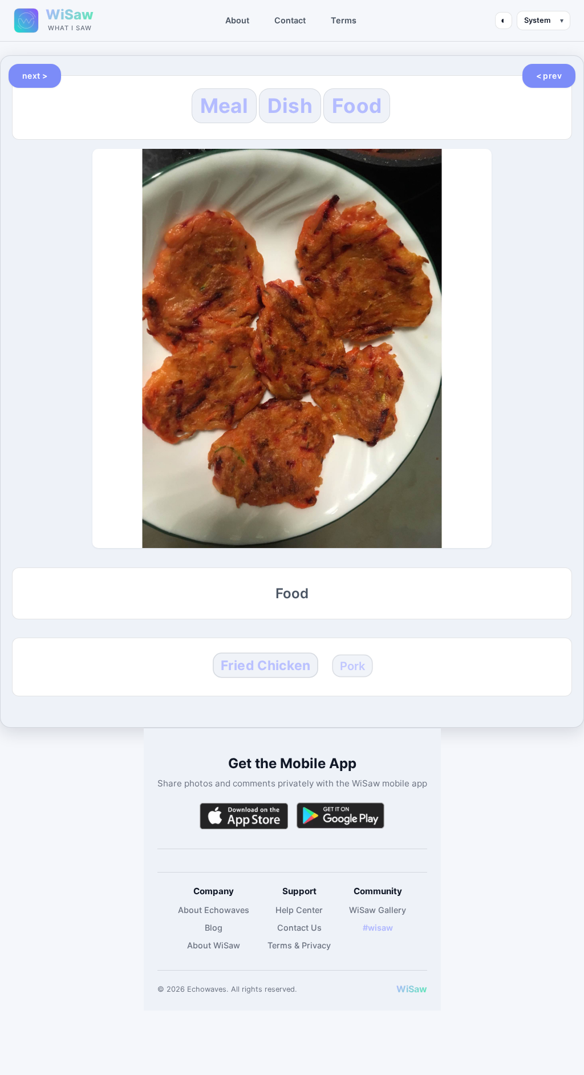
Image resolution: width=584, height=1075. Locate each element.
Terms (343, 20)
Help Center (299, 910)
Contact (290, 20)
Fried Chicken (265, 665)
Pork (352, 666)
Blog (213, 927)
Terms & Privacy (299, 945)
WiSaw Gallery (377, 910)
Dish (290, 105)
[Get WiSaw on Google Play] (340, 816)
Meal (224, 105)
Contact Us (299, 927)
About (237, 20)
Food (357, 105)
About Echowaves (213, 910)
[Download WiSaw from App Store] (243, 816)
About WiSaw (213, 945)
